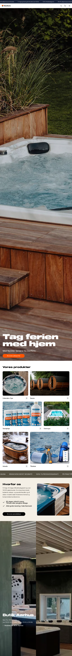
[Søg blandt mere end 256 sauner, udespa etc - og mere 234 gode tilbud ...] (61, 5)
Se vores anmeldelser (14, 514)
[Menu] (69, 5)
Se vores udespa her (13, 356)
